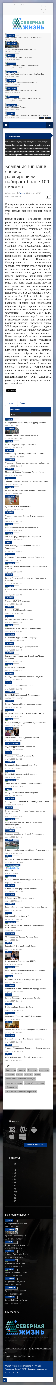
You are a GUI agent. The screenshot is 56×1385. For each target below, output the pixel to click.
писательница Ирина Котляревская (21, 1092)
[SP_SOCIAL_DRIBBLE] (43, 12)
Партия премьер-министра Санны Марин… (24, 704)
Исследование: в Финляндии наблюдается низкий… (28, 801)
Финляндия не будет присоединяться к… (23, 646)
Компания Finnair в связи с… (18, 916)
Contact (23, 5)
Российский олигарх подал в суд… (20, 946)
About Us (9, 870)
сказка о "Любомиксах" (34, 1083)
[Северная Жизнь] (28, 23)
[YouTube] (15, 1176)
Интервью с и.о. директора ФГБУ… (20, 961)
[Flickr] (15, 1185)
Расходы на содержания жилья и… (21, 765)
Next (49, 118)
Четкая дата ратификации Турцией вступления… (26, 490)
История (11, 113)
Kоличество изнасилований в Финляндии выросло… (28, 859)
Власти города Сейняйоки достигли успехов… (25, 879)
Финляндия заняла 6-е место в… (20, 755)
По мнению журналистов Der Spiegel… (22, 637)
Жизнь (9, 682)
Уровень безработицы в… (16, 1235)
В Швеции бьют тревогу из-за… (19, 1007)
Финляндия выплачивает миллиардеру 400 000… (26, 988)
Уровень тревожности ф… (16, 1290)
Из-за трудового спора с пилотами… (19, 57)
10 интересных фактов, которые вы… (21, 936)
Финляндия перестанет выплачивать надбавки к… (24, 74)
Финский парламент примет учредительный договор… (24, 516)
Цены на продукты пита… (16, 1300)
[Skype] (15, 1195)
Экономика (12, 43)
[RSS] (15, 1164)
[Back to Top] (5, 1380)
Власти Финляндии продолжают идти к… (23, 997)
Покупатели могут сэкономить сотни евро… (22, 90)
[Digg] (15, 1192)
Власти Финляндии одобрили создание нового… (26, 722)
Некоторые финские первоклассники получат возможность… (24, 926)
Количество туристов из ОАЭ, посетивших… (24, 1016)
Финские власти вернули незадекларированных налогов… (26, 567)
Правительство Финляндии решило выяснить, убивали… (25, 811)
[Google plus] (41, 9)
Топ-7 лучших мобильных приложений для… (24, 783)
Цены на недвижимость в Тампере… (21, 774)
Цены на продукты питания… (16, 107)
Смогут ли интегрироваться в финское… (22, 888)
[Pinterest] (46, 9)
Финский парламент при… (16, 1254)
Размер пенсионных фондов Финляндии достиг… (26, 907)
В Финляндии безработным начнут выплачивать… (27, 850)
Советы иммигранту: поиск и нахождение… (24, 1057)
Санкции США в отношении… (18, 600)
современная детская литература (20, 1079)
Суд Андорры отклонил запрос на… (21, 746)
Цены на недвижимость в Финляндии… (22, 695)
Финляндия (10, 496)
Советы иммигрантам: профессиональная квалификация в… (23, 823)
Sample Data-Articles (13, 743)
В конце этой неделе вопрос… (18, 610)
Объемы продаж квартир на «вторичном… (24, 536)
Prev (42, 118)
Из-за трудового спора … (16, 1245)
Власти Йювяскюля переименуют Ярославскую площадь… (27, 115)
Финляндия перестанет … (16, 1263)
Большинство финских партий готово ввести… (25, 713)
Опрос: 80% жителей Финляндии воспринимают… (27, 1029)
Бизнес (9, 542)
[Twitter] (46, 6)
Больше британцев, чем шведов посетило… (24, 1038)
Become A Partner (35, 1145)
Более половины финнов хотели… (20, 685)
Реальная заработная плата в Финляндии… (24, 833)
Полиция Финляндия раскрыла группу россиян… (23, 37)
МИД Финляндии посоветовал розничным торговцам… (23, 546)
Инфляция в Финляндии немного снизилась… (25, 557)
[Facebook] (41, 6)
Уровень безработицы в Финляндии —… (20, 49)
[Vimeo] (15, 1198)
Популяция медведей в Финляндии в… (22, 527)
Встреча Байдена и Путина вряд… (20, 619)
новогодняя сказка (14, 1083)
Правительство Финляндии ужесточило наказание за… (27, 590)
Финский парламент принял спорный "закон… (23, 65)
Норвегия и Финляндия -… (16, 667)
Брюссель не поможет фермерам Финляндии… (26, 970)
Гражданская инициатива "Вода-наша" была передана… (24, 657)
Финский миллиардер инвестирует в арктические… (27, 1048)
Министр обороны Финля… (17, 1272)
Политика (11, 64)
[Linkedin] (15, 1179)
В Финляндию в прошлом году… (19, 897)
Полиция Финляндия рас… (17, 1223)
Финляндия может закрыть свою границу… (24, 628)
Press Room (17, 5)
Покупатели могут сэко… (16, 1281)
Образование (13, 97)
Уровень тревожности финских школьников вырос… (24, 99)
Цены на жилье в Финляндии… (19, 506)
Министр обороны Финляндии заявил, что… (22, 82)
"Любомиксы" (11, 1087)
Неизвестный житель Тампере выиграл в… (24, 979)
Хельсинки (32, 1070)
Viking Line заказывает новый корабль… (22, 792)
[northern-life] (25, 1327)
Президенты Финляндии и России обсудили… (25, 676)
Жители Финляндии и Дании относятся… (23, 737)
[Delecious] (15, 1201)
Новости (11, 35)
